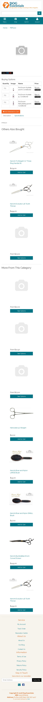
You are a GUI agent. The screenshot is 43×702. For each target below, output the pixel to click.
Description (7, 115)
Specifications (19, 115)
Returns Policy (21, 665)
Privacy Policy (21, 661)
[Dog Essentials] (21, 4)
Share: (4, 73)
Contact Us (21, 649)
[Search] (39, 13)
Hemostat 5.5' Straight (18, 428)
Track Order (22, 629)
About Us (21, 640)
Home (5, 28)
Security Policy (21, 670)
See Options (21, 258)
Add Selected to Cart (11, 112)
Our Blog (21, 645)
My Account (21, 624)
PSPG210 (13, 28)
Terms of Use (21, 656)
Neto (28, 699)
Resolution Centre (21, 633)
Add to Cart (21, 172)
